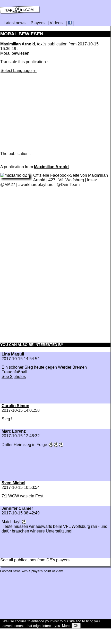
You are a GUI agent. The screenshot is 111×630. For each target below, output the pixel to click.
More (66, 626)
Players (38, 23)
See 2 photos (14, 376)
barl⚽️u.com (19, 9)
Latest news (14, 23)
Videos (56, 23)
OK (76, 626)
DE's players (58, 560)
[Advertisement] (43, 109)
